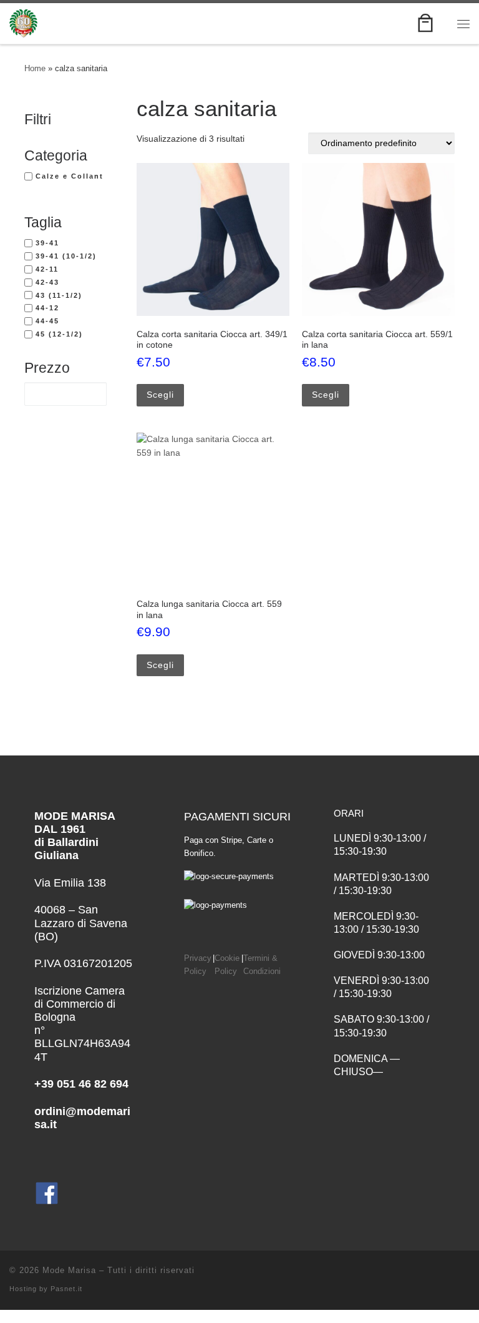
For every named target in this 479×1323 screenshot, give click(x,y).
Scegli (160, 395)
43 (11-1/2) (59, 295)
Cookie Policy (227, 965)
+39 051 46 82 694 (81, 1084)
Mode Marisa (69, 1270)
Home (35, 68)
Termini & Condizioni (262, 965)
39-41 (47, 243)
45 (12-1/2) (59, 334)
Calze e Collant (70, 176)
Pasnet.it (66, 1288)
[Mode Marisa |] (23, 22)
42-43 (47, 282)
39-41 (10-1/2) (66, 256)
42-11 (47, 269)
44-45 (47, 321)
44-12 (47, 308)
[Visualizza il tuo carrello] (425, 23)
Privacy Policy (197, 965)
